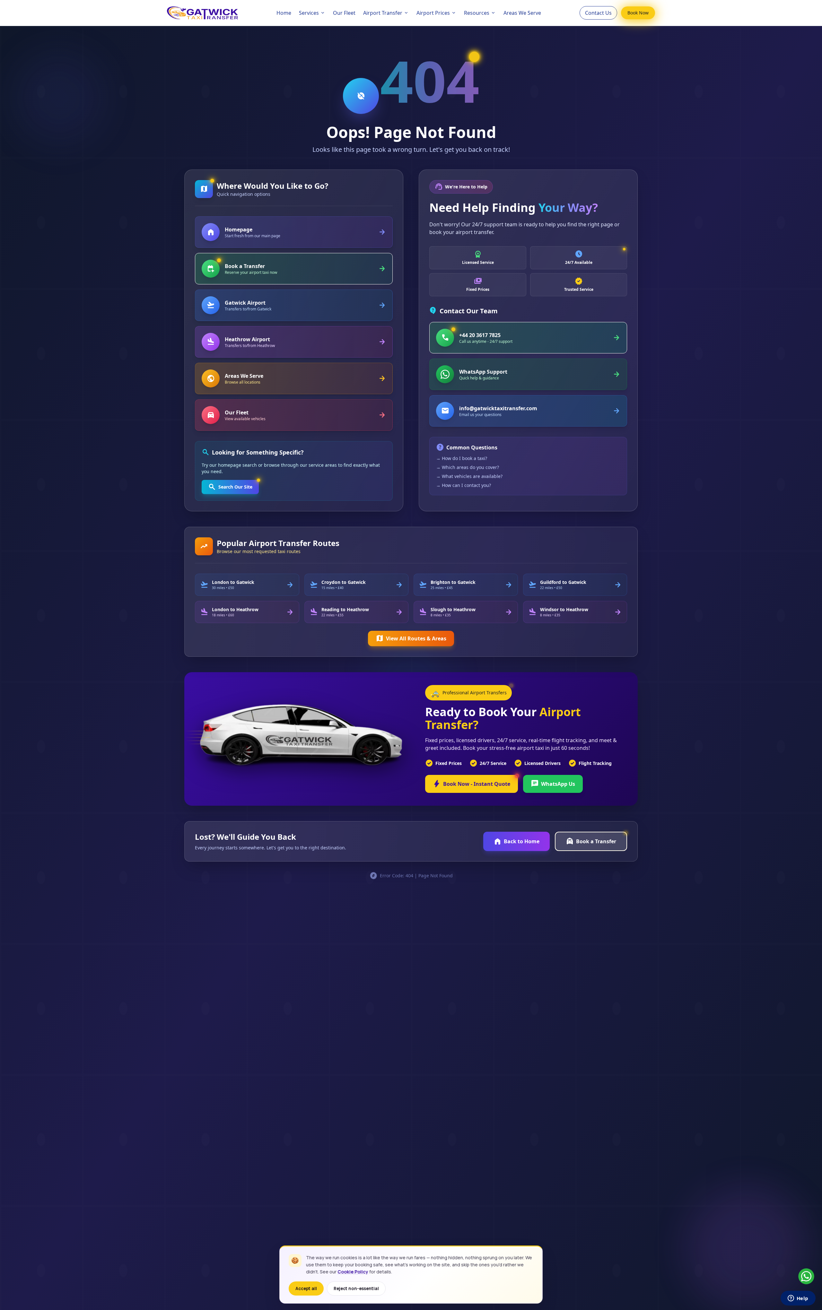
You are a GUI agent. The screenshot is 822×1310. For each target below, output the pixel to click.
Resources (476, 12)
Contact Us (598, 12)
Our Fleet (344, 12)
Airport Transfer (382, 12)
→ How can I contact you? (463, 485)
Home (283, 12)
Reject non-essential (356, 1288)
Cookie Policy (352, 1272)
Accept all (306, 1288)
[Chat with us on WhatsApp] (806, 1276)
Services (309, 12)
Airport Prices (433, 12)
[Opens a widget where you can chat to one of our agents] (798, 1299)
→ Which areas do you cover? (467, 467)
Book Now (638, 13)
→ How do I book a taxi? (461, 458)
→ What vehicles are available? (469, 476)
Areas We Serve (522, 12)
